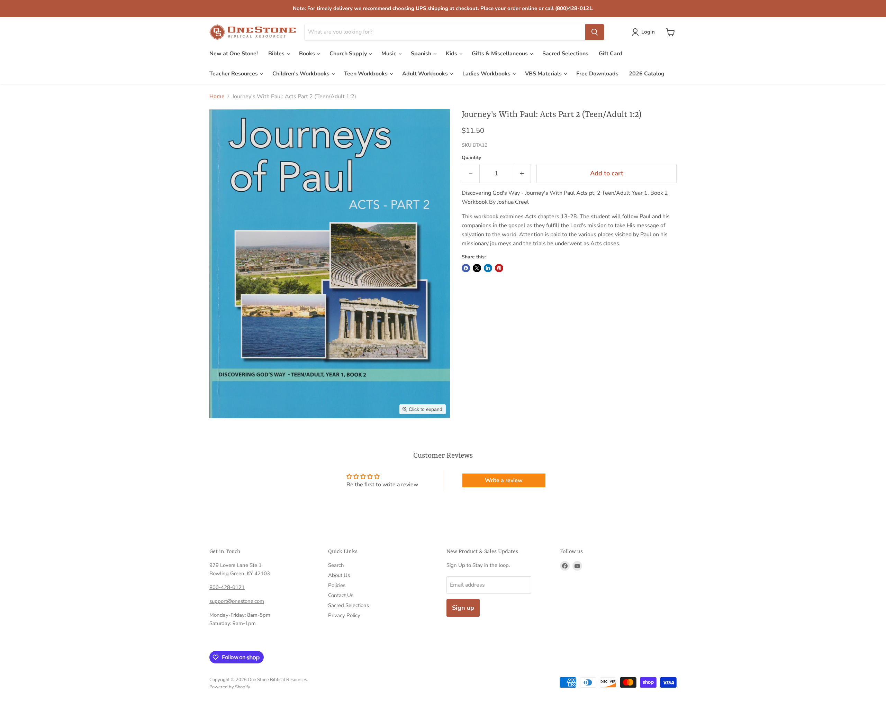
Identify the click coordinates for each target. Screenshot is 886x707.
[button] (645, 32)
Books (307, 53)
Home (217, 96)
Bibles (277, 53)
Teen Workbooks (366, 73)
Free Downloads (597, 73)
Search (336, 565)
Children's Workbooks (301, 73)
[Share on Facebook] (466, 268)
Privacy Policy (344, 615)
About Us (339, 575)
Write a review (504, 480)
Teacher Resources (234, 73)
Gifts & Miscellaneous (500, 53)
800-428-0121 (227, 587)
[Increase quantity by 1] (522, 173)
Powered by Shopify (229, 687)
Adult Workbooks (425, 73)
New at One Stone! (233, 53)
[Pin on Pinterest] (499, 268)
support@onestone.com (236, 601)
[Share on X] (477, 268)
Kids (452, 53)
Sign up (463, 608)
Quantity (471, 157)
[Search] (594, 32)
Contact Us (340, 595)
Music (389, 53)
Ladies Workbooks (487, 73)
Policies (336, 585)
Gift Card (610, 53)
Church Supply (348, 53)
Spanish (422, 53)
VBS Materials (544, 73)
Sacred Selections (565, 53)
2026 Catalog (646, 73)
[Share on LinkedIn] (488, 268)
